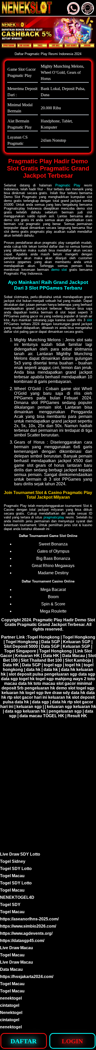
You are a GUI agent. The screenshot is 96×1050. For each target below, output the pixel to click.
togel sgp (53, 665)
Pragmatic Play (68, 185)
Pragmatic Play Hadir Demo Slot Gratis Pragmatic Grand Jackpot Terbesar (50, 622)
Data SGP (50, 642)
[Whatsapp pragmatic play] (73, 12)
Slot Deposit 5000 (21, 646)
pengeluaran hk (40, 688)
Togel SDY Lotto (16, 868)
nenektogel (11, 998)
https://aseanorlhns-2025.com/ (29, 919)
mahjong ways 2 (70, 679)
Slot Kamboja (78, 660)
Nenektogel (11, 1012)
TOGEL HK (53, 716)
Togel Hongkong (43, 637)
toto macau (44, 683)
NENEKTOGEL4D (17, 897)
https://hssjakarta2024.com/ (26, 976)
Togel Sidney (12, 861)
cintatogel (9, 1005)
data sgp (86, 674)
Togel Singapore (20, 651)
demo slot (59, 270)
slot (89, 320)
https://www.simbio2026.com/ (28, 926)
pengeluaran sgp (60, 674)
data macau (30, 716)
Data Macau (73, 655)
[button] (87, 8)
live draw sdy (57, 692)
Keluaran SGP (76, 642)
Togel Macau (12, 876)
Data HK (51, 655)
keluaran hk (13, 692)
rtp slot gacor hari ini (27, 697)
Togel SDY (10, 904)
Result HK (77, 716)
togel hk (73, 665)
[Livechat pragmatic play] (87, 12)
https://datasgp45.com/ (22, 940)
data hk (33, 669)
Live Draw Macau (16, 948)
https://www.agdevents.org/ (26, 933)
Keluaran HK (27, 655)
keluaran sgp (29, 706)
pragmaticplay (54, 517)
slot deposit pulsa (26, 674)
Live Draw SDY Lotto (20, 854)
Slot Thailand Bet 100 (41, 660)
